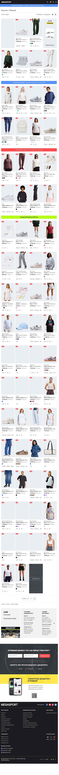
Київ (47, 759)
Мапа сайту (4, 731)
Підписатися (45, 656)
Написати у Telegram (8, 748)
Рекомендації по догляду (29, 726)
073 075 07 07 (4, 740)
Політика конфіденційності (7, 724)
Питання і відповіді (27, 716)
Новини (3, 714)
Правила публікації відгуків (29, 722)
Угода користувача (6, 722)
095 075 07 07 (4, 738)
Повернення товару (28, 714)
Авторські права (5, 728)
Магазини (3, 716)
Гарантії (3, 726)
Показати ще (36, 578)
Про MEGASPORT (5, 720)
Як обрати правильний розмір (30, 724)
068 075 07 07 (4, 736)
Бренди (25, 718)
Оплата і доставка (27, 712)
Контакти (3, 712)
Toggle (53, 759)
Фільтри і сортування (44, 14)
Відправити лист (7, 752)
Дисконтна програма (51, 712)
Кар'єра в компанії (5, 718)
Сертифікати (26, 720)
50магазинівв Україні (10, 618)
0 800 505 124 (4, 742)
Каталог (4, 10)
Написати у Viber (7, 750)
